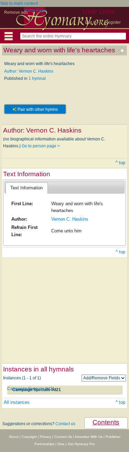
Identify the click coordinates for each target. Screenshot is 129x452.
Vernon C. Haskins (69, 219)
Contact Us (63, 437)
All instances (17, 402)
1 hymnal (37, 78)
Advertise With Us (89, 437)
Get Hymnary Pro (81, 444)
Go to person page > (41, 146)
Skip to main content (19, 3)
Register (113, 22)
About (14, 437)
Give (61, 444)
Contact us (65, 423)
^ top (120, 162)
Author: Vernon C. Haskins (28, 71)
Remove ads (16, 12)
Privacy (45, 437)
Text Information (26, 187)
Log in (91, 22)
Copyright (29, 437)
